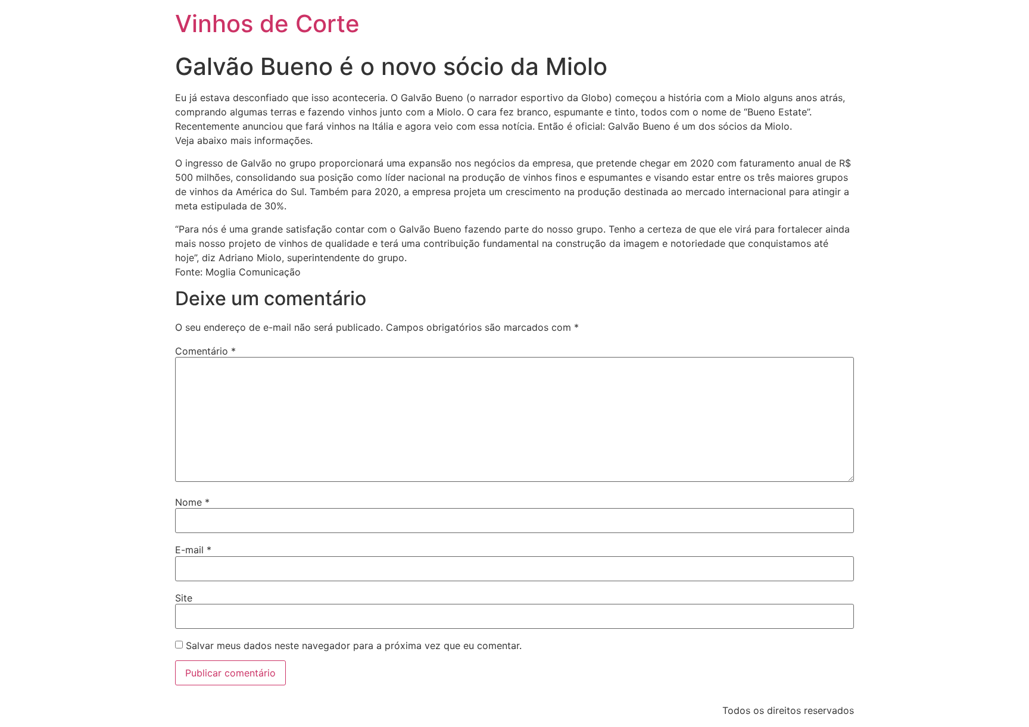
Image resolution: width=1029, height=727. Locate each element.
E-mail (193, 549)
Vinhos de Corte (267, 23)
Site (183, 598)
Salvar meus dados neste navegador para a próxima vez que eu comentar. (354, 645)
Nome (192, 502)
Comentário (205, 351)
